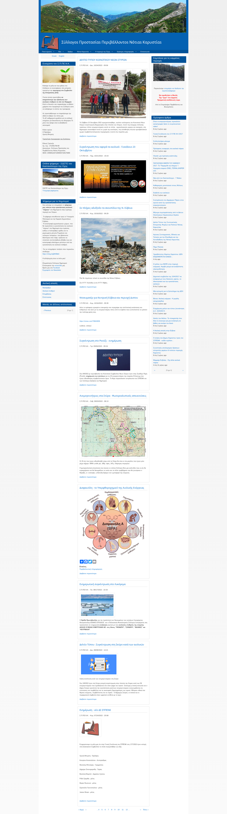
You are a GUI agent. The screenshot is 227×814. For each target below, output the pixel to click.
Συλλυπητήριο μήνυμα (161, 141)
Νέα (59, 52)
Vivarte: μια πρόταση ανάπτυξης (165, 156)
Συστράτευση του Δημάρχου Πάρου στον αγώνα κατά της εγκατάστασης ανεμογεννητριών (168, 202)
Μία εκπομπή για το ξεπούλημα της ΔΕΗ (168, 291)
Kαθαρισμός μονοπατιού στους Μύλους (168, 185)
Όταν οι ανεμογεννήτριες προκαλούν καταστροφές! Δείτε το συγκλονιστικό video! (166, 124)
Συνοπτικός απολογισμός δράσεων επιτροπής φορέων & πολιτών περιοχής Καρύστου (168, 350)
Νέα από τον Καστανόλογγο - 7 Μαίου (167, 178)
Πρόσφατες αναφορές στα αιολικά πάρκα (168, 148)
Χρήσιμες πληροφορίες (125, 52)
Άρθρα (70, 52)
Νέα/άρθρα (47, 288)
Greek (54, 56)
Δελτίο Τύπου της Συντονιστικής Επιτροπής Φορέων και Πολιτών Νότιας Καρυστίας (168, 224)
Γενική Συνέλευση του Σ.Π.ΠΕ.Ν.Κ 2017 (168, 134)
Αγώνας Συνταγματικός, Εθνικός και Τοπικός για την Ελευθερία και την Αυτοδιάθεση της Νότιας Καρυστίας (166, 237)
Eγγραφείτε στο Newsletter (52, 270)
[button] (113, 94)
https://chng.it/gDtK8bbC (51, 254)
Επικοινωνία (144, 52)
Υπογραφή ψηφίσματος (50, 191)
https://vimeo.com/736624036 (90, 321)
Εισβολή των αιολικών (161, 193)
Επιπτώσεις (47, 297)
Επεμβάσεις (47, 294)
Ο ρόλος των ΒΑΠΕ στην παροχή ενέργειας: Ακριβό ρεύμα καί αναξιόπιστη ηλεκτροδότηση (168, 266)
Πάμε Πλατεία (158, 247)
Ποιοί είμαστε (47, 52)
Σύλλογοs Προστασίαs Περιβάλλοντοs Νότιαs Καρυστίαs (111, 42)
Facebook (56, 268)
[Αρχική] (51, 42)
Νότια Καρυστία (83, 52)
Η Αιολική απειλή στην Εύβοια (164, 331)
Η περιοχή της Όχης (102, 52)
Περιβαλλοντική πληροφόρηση (91, 569)
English (61, 56)
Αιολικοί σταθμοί (49, 291)
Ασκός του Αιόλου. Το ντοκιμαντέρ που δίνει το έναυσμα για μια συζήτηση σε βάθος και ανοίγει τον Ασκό (167, 320)
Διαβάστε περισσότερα (88, 136)
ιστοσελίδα (58, 265)
